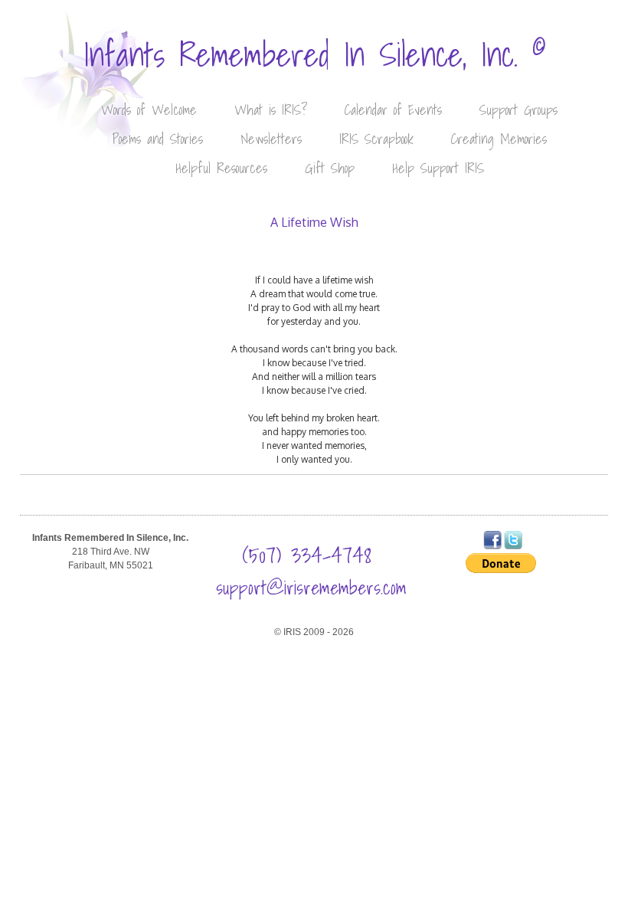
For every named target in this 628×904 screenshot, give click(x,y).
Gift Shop (330, 168)
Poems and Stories (158, 139)
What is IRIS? (270, 110)
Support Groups (518, 110)
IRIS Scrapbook (376, 139)
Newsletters (271, 139)
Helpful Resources (221, 168)
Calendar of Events (393, 110)
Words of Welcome (149, 110)
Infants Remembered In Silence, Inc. (314, 54)
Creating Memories (499, 139)
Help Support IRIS (438, 168)
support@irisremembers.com (311, 587)
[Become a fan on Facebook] (492, 546)
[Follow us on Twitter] (513, 546)
